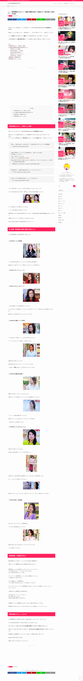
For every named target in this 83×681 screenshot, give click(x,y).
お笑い (61, 196)
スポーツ (61, 208)
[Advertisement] (31, 85)
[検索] (74, 0)
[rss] (73, 0)
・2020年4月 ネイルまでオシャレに (16, 54)
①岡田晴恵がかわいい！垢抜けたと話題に (17, 45)
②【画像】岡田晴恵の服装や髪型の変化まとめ (18, 47)
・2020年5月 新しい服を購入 (15, 55)
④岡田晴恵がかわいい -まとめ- (15, 58)
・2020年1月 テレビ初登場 (14, 49)
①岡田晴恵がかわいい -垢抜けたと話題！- (22, 110)
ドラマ (61, 210)
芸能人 (61, 222)
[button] (12, 19)
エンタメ (10, 666)
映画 (60, 217)
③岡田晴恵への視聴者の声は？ (15, 57)
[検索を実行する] (74, 186)
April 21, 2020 (25, 146)
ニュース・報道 (62, 212)
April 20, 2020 (36, 163)
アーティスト (62, 203)
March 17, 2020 (27, 172)
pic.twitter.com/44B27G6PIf (19, 161)
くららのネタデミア (14, 3)
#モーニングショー (41, 144)
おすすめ (15, 666)
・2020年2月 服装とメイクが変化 (16, 50)
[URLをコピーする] (50, 19)
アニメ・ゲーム (62, 201)
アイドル (61, 198)
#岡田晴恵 (47, 144)
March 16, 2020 (26, 180)
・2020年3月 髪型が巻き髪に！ (15, 52)
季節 (60, 215)
